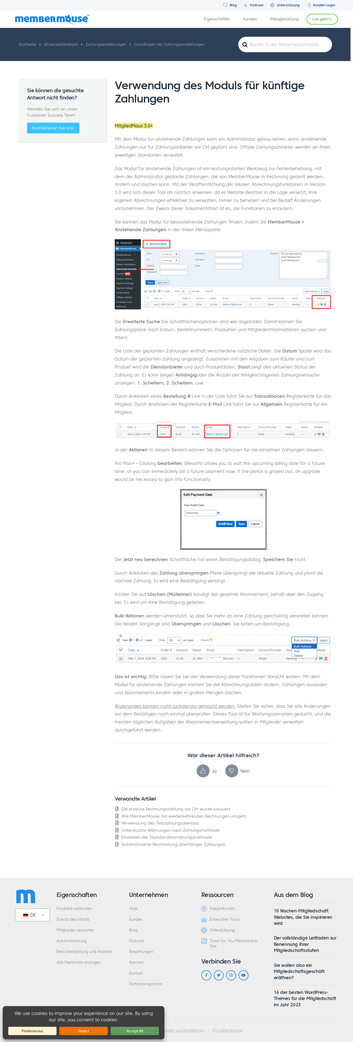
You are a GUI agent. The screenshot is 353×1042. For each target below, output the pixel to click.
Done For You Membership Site (234, 944)
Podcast (256, 5)
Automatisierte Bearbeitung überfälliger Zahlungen (173, 844)
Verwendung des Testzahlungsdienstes (160, 823)
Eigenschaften (217, 19)
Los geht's (322, 19)
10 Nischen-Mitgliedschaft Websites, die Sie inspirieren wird (303, 917)
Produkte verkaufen (74, 908)
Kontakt (136, 973)
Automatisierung (72, 941)
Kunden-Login (323, 5)
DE (32, 915)
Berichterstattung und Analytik (84, 951)
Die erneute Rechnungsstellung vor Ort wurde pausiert (175, 809)
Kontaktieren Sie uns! (53, 128)
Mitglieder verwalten (75, 930)
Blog (233, 5)
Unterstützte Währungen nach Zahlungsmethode (170, 830)
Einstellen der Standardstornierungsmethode (166, 837)
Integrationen (222, 908)
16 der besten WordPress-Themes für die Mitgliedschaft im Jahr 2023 (305, 998)
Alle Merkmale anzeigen (79, 962)
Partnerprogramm (145, 984)
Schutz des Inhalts (73, 919)
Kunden (250, 19)
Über (133, 908)
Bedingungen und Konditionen (178, 1030)
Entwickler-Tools (225, 919)
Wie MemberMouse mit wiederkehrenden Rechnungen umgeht (184, 816)
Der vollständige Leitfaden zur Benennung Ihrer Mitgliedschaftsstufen (305, 944)
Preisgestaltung (284, 19)
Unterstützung (288, 5)
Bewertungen (141, 951)
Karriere (136, 962)
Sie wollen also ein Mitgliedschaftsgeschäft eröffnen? (299, 971)
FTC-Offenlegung (227, 1030)
